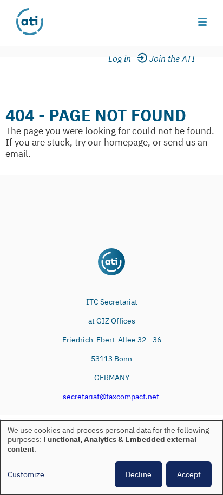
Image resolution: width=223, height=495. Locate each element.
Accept (189, 474)
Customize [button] (26, 474)
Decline (139, 474)
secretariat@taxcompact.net (111, 396)
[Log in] (126, 59)
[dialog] (111, 457)
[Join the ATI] (174, 59)
